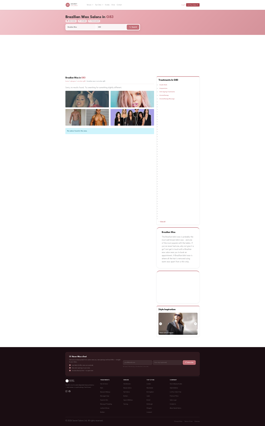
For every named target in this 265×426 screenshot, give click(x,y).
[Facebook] (69, 391)
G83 (83, 78)
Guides (107, 5)
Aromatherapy (164, 95)
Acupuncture (163, 88)
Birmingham (150, 392)
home (67, 81)
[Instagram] (66, 391)
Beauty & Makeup (105, 392)
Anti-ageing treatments (167, 91)
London (149, 384)
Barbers (102, 412)
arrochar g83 (81, 81)
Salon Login (173, 400)
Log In (183, 5)
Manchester (150, 388)
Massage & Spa (104, 396)
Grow (113, 5)
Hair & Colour (104, 384)
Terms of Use (188, 421)
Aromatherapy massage (167, 99)
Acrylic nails (163, 85)
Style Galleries (174, 388)
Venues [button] (89, 5)
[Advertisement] (132, 50)
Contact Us (173, 404)
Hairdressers (127, 384)
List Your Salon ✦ (193, 5)
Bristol (148, 400)
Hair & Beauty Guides (176, 384)
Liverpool (149, 412)
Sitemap (197, 421)
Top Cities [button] (98, 5)
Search (134, 27)
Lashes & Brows (104, 408)
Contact (119, 5)
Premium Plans (174, 396)
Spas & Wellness (128, 400)
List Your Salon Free (175, 392)
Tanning (125, 404)
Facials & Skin (104, 400)
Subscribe (190, 362)
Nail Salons (126, 392)
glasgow (73, 81)
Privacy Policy (178, 421)
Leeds (148, 396)
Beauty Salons (127, 388)
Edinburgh (150, 404)
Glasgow (149, 408)
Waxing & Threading (106, 404)
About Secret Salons (175, 408)
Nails (101, 388)
